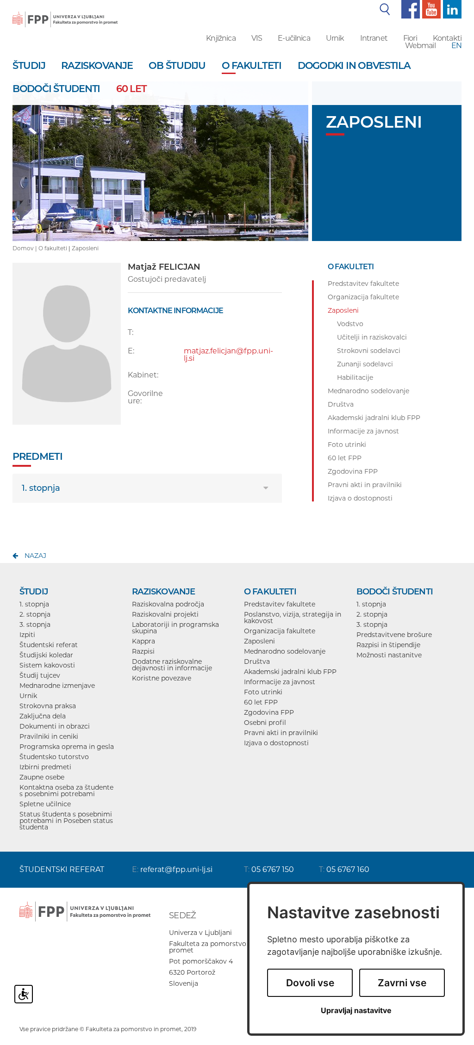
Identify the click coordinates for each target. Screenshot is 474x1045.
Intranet (373, 38)
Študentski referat (48, 645)
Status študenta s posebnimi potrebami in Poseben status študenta (66, 820)
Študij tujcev (39, 675)
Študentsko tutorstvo (54, 757)
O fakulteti (52, 248)
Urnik (335, 38)
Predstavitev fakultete (279, 604)
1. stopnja (41, 488)
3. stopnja (34, 624)
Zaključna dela (42, 716)
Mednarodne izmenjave (57, 685)
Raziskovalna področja (168, 604)
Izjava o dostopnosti (276, 743)
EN (456, 45)
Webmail (420, 45)
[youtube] (430, 9)
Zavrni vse (402, 983)
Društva (257, 661)
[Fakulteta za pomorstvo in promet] (65, 13)
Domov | (25, 248)
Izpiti (27, 635)
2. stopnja (34, 614)
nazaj (35, 555)
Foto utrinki (263, 692)
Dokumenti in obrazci (54, 726)
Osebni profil (265, 722)
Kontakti (447, 38)
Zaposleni (85, 248)
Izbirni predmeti (45, 767)
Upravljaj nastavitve (356, 1010)
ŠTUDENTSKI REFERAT (61, 869)
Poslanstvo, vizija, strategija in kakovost (292, 617)
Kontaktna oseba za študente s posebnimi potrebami (66, 790)
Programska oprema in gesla (66, 746)
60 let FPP (261, 702)
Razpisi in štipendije (388, 645)
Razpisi (143, 651)
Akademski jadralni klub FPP (290, 672)
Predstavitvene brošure (394, 635)
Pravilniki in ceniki (48, 736)
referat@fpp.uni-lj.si (176, 869)
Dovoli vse (310, 983)
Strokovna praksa (47, 706)
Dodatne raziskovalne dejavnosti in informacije (172, 664)
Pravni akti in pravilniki (281, 733)
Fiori (410, 38)
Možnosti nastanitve (389, 655)
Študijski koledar (46, 655)
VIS (256, 38)
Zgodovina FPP (269, 712)
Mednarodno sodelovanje (284, 651)
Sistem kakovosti (47, 665)
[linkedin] (451, 9)
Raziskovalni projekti (165, 614)
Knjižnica (220, 38)
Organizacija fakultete (279, 631)
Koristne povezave (161, 678)
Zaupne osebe (41, 777)
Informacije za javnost (279, 682)
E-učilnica (294, 38)
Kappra (143, 641)
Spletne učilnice (45, 804)
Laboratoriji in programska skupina (175, 627)
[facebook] (409, 9)
